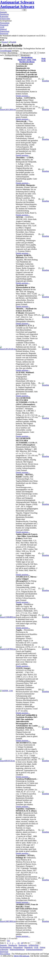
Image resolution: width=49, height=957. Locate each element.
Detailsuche (4, 14)
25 (19, 943)
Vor (8, 941)
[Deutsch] (4, 42)
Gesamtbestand (5, 51)
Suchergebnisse (6, 947)
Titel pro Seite (27, 53)
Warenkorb (4, 25)
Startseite (3, 12)
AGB (2, 27)
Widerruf (3, 29)
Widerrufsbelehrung (17, 949)
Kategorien (4, 16)
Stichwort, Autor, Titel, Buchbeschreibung (27, 60)
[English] (12, 42)
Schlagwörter (5, 19)
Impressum (4, 34)
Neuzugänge (5, 23)
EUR (44, 60)
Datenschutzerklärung (34, 949)
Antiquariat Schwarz (17, 2)
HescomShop (5, 954)
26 (22, 943)
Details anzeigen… (23, 96)
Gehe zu (26, 943)
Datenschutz (4, 31)
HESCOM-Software (21, 956)
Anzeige (3, 53)
